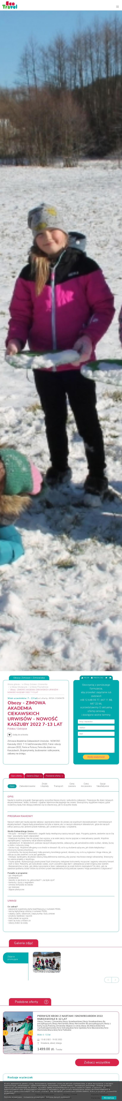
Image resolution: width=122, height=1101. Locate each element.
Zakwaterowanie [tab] (27, 786)
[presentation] (108, 980)
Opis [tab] (12, 786)
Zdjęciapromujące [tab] (13, 958)
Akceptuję (109, 1098)
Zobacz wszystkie (97, 1062)
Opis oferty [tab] (16, 776)
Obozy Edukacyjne (19, 687)
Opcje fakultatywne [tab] (103, 785)
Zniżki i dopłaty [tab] (44, 785)
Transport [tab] (58, 786)
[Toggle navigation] (117, 6)
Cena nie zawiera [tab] (86, 785)
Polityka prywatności (13, 1097)
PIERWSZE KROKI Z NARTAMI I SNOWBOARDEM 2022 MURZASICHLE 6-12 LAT (70, 1017)
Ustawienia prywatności (34, 1097)
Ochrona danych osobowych (58, 1097)
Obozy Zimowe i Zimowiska (35, 684)
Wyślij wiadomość (96, 757)
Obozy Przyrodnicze (39, 687)
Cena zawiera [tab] (72, 785)
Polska (11, 728)
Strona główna (14, 684)
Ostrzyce (22, 728)
